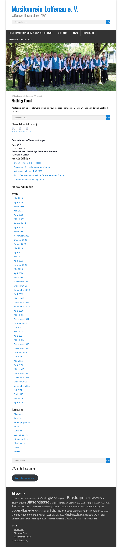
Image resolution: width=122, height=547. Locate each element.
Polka (102, 515)
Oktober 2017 (20, 323)
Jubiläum (18, 430)
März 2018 (19, 315)
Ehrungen (80, 503)
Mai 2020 (18, 269)
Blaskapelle (78, 497)
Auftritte (17, 418)
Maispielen (94, 510)
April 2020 (19, 273)
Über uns (62, 32)
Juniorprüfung (41, 511)
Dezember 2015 (21, 373)
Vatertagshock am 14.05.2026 (28, 171)
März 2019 (19, 298)
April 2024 (19, 227)
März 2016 (19, 369)
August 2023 (20, 244)
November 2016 (21, 348)
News (75, 32)
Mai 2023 (18, 248)
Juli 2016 (18, 356)
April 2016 (19, 365)
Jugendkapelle (21, 435)
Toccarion (50, 519)
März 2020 (19, 277)
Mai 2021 (18, 256)
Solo (22, 519)
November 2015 (21, 377)
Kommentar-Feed (22, 537)
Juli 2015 (18, 390)
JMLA (83, 507)
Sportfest (41, 518)
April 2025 (19, 215)
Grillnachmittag (47, 507)
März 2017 (19, 340)
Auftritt (41, 498)
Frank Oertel (105, 503)
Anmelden (19, 529)
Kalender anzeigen (20, 154)
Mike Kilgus (60, 515)
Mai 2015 (18, 398)
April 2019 (19, 294)
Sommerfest (30, 519)
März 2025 (19, 219)
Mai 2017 (18, 331)
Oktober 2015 (20, 382)
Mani (35, 514)
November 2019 (21, 281)
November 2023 (21, 236)
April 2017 (19, 336)
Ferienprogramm (22, 422)
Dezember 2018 (21, 302)
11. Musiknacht (19, 498)
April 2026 (19, 202)
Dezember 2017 (21, 319)
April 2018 (19, 311)
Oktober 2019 (20, 286)
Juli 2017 (18, 327)
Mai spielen (105, 511)
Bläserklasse (37, 502)
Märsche (89, 515)
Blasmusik (96, 498)
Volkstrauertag (90, 519)
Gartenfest (36, 507)
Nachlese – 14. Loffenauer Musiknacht (32, 167)
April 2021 (19, 261)
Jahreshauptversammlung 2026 (29, 179)
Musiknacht (19, 443)
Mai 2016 (18, 361)
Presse (17, 451)
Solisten (15, 519)
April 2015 (19, 402)
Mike (53, 515)
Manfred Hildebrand (22, 514)
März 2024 (19, 231)
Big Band (62, 498)
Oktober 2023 (20, 240)
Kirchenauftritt (57, 510)
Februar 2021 (20, 265)
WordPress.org (21, 540)
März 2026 (19, 206)
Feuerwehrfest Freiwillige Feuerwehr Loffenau (35, 151)
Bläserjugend (19, 502)
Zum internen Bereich (25, 478)
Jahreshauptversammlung (66, 506)
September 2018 (22, 306)
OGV (96, 514)
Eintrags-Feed (20, 533)
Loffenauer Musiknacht (77, 511)
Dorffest (72, 503)
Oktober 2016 (20, 352)
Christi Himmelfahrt (59, 503)
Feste (16, 426)
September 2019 (22, 290)
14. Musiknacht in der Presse (27, 163)
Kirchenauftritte (21, 439)
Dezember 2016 (21, 344)
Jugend (100, 507)
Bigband (51, 498)
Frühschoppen (21, 506)
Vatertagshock (74, 518)
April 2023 (19, 252)
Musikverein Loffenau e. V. (45, 8)
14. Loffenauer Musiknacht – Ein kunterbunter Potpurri (39, 175)
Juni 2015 (18, 394)
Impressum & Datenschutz (20, 39)
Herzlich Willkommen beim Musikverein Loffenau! (30, 32)
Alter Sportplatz (31, 498)
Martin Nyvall (45, 515)
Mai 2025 (18, 211)
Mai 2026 (18, 198)
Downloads (88, 32)
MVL (82, 515)
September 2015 (22, 386)
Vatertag (60, 519)
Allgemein (18, 414)
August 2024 (20, 223)
